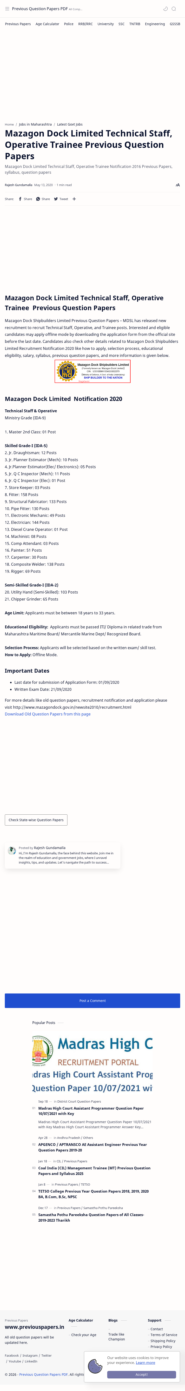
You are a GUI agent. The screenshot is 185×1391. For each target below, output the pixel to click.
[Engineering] (155, 24)
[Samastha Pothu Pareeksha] (103, 1208)
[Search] (173, 8)
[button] (165, 8)
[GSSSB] (175, 24)
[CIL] (60, 1161)
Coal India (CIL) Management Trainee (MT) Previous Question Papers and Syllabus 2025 (94, 1170)
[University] (106, 24)
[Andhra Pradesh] (69, 1137)
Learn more (145, 1362)
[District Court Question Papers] (79, 1101)
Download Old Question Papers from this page (48, 714)
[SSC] (122, 24)
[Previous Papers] (18, 24)
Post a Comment (92, 1000)
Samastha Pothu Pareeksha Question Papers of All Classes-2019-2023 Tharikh (91, 1217)
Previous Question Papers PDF (40, 8)
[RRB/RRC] (85, 24)
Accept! (142, 1374)
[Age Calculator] (47, 24)
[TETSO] (85, 1184)
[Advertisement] (92, 78)
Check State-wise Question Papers (36, 820)
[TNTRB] (134, 24)
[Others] (88, 1137)
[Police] (68, 24)
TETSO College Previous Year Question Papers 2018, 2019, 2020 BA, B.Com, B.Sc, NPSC (93, 1194)
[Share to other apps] (74, 199)
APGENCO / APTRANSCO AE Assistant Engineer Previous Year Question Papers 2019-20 (92, 1147)
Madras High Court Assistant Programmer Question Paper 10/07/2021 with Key (91, 1111)
